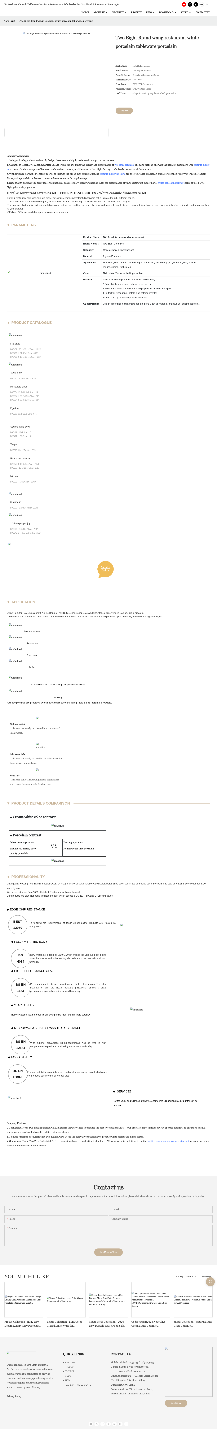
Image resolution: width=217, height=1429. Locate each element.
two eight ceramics (124, 164)
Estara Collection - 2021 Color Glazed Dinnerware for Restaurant (64, 1324)
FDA (87, 896)
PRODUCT (191, 1276)
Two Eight (9, 21)
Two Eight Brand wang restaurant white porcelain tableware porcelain (56, 21)
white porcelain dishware (171, 182)
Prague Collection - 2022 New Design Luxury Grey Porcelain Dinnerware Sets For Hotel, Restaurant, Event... (21, 1324)
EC (82, 896)
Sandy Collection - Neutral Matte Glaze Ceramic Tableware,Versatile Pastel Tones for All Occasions (193, 1324)
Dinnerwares (205, 1276)
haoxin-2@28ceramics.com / (134, 1366)
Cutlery (179, 1276)
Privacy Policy (14, 1396)
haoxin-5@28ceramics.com (128, 1371)
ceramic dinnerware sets (112, 173)
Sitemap (36, 1387)
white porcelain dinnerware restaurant (168, 1141)
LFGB (98, 896)
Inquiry (124, 110)
